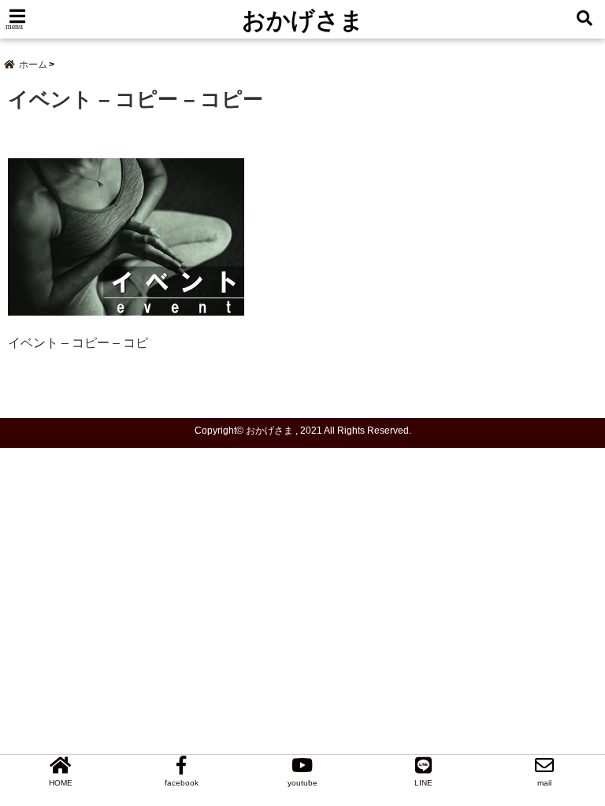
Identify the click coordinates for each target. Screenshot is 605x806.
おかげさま (303, 20)
